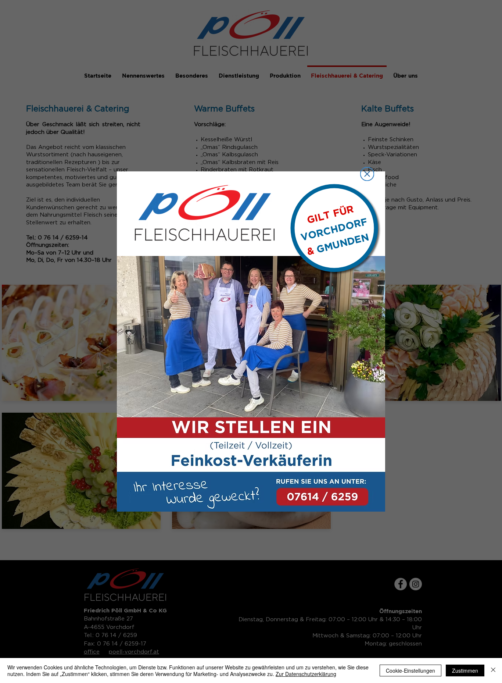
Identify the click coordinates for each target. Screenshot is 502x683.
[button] (367, 174)
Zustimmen (465, 670)
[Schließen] (493, 670)
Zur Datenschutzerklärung (306, 673)
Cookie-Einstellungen (410, 670)
